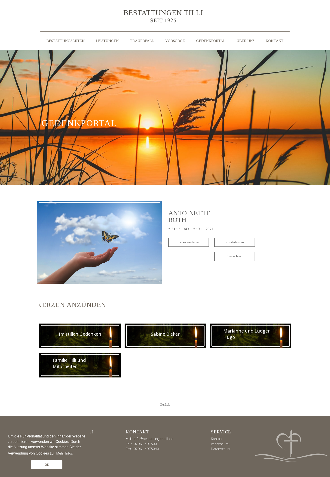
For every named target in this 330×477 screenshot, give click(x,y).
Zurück (165, 404)
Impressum (220, 444)
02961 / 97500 (145, 444)
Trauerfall (142, 41)
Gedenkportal (210, 41)
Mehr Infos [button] (64, 453)
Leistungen (107, 41)
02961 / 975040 (146, 448)
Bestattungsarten (65, 41)
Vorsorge (175, 41)
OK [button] (46, 464)
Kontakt (275, 41)
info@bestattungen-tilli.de (153, 438)
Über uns (246, 41)
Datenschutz (220, 448)
